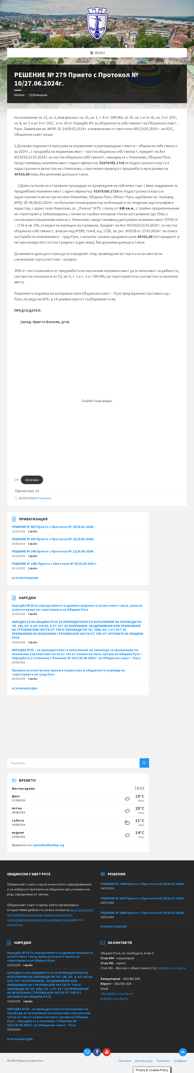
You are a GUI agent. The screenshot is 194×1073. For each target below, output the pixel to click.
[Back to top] (183, 1052)
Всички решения (25, 578)
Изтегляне (32, 480)
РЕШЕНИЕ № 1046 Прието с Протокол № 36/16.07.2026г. (143, 913)
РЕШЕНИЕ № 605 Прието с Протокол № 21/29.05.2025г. (53, 539)
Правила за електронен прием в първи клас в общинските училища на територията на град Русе (68, 672)
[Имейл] (87, 1052)
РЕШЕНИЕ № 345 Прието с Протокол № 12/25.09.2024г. (53, 551)
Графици (180, 1061)
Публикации (38, 95)
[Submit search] (144, 763)
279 (16, 480)
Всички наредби (24, 688)
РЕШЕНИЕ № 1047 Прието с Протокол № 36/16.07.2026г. (143, 898)
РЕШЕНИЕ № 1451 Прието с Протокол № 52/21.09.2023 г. (54, 563)
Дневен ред (144, 1061)
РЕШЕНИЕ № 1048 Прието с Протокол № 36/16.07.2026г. (143, 884)
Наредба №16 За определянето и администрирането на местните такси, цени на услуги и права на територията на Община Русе (77, 607)
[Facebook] (97, 1052)
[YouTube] (107, 1052)
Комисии (163, 1061)
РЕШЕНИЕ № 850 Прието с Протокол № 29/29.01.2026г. (53, 527)
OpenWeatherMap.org (48, 845)
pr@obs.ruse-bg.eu (172, 968)
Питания (125, 1061)
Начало (19, 95)
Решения (44, 498)
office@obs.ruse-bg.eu (117, 993)
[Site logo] (97, 38)
